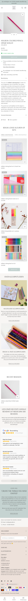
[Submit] (25, 538)
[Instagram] (8, 581)
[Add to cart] (24, 162)
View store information (9, 67)
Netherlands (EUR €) (13, 584)
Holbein (4, 45)
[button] (25, 7)
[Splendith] (14, 8)
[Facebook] (1, 581)
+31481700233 (10, 524)
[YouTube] (11, 581)
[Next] (16, 34)
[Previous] (11, 34)
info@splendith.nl (10, 522)
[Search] (22, 7)
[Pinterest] (4, 581)
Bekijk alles (14, 269)
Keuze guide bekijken (14, 320)
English (2, 584)
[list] (14, 24)
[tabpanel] (14, 204)
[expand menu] (2, 7)
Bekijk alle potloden (14, 363)
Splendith (7, 593)
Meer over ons (14, 513)
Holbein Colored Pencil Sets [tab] (7, 134)
